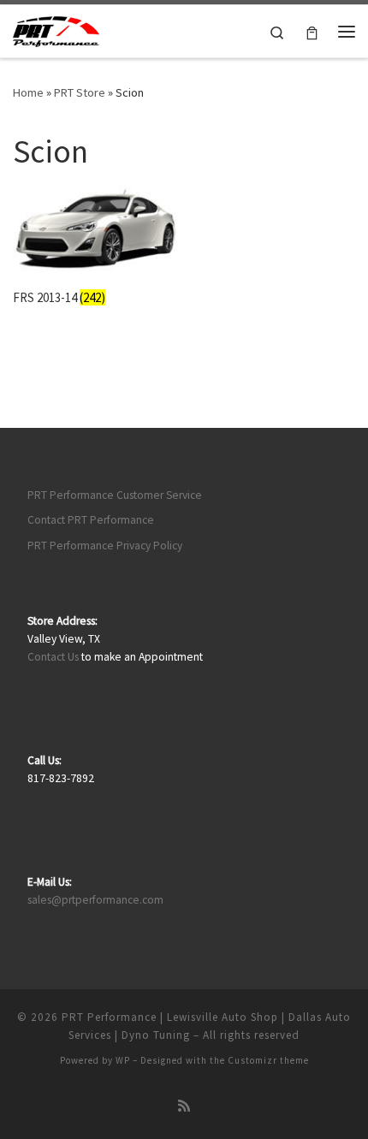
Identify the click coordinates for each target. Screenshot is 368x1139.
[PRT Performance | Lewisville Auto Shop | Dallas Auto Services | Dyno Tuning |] (56, 29)
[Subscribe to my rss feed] (184, 1106)
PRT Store (79, 92)
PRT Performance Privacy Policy (104, 545)
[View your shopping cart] (311, 31)
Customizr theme (268, 1060)
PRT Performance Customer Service (114, 495)
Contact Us (53, 657)
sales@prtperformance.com (95, 900)
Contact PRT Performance (90, 520)
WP (123, 1060)
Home (28, 92)
